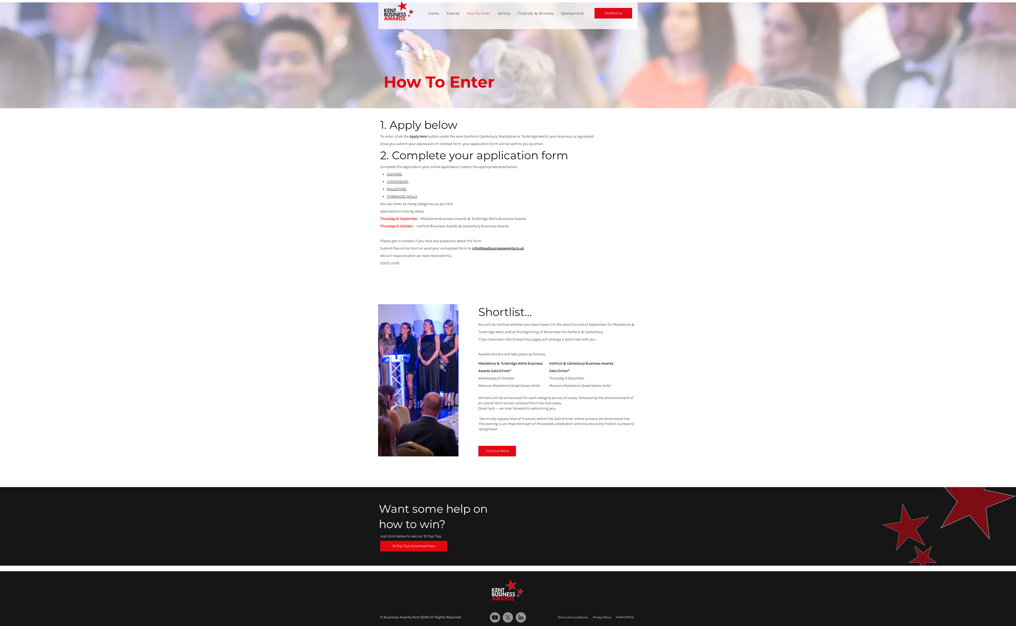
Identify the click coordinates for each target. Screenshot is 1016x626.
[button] (413, 546)
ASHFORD (394, 174)
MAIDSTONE (397, 189)
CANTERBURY (398, 181)
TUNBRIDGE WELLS (402, 196)
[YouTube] (495, 617)
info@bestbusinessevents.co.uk (498, 248)
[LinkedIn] (521, 617)
